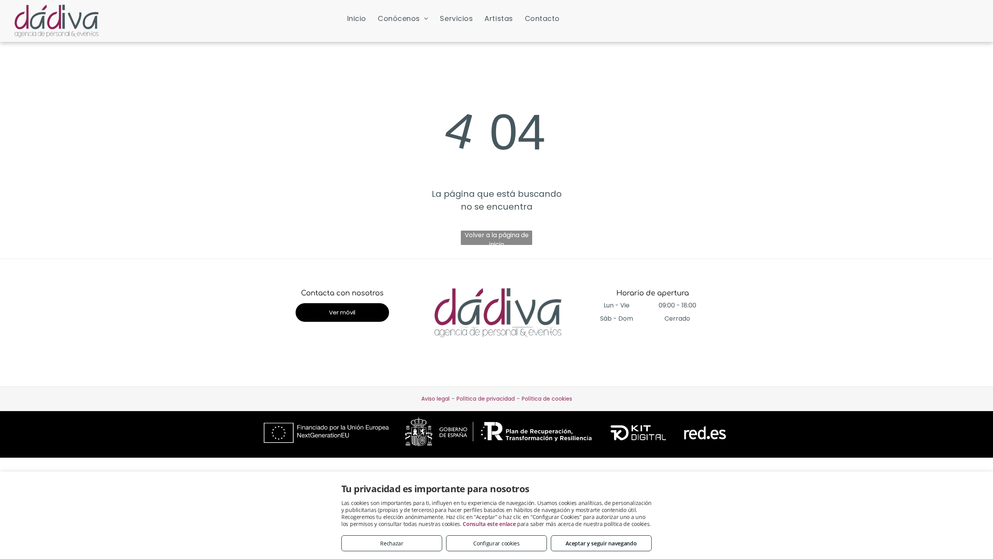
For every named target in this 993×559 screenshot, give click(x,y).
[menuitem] (356, 18)
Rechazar (391, 543)
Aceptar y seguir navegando (601, 543)
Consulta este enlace (489, 524)
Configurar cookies (496, 543)
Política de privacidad (486, 399)
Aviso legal (435, 399)
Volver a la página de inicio (497, 238)
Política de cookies (547, 399)
